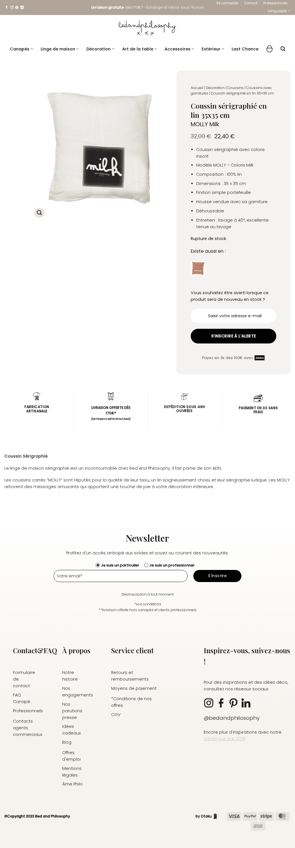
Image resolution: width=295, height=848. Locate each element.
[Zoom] (39, 213)
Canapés (19, 49)
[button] (227, 3)
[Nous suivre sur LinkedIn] (22, 7)
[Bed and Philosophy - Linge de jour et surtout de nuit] (147, 27)
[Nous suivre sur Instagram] (12, 7)
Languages (277, 11)
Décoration (98, 49)
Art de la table (137, 49)
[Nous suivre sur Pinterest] (16, 7)
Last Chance (245, 49)
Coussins (235, 87)
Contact (251, 3)
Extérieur (211, 49)
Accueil (197, 87)
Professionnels (275, 3)
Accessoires (177, 49)
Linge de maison (58, 49)
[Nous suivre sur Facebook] (6, 7)
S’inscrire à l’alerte (233, 336)
